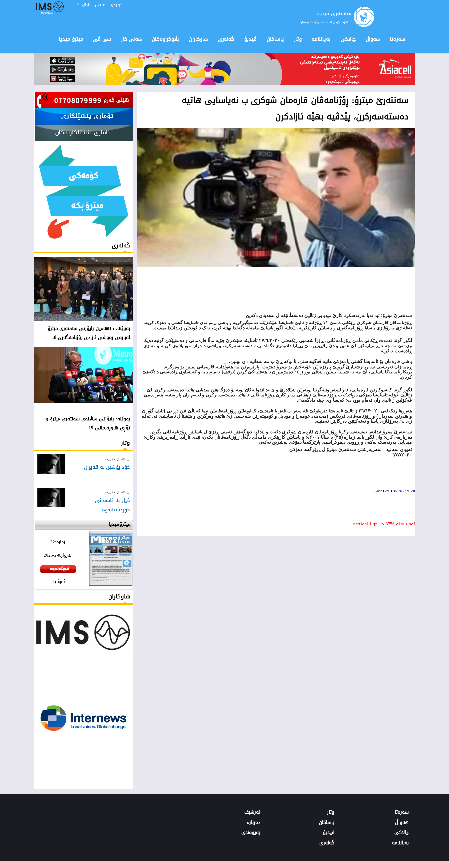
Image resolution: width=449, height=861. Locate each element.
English (83, 4)
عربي (100, 4)
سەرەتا (397, 39)
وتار (125, 443)
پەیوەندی (250, 832)
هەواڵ (373, 39)
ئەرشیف (57, 581)
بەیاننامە (321, 39)
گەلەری (121, 245)
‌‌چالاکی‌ (348, 39)
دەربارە (253, 822)
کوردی (116, 4)
